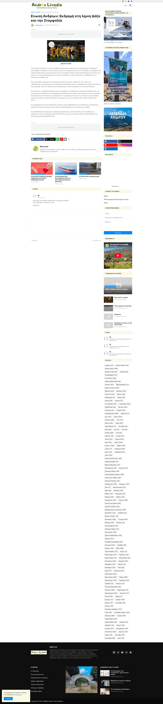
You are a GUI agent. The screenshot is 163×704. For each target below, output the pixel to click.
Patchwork (109, 410)
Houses (119, 400)
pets (108, 442)
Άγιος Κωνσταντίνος (113, 458)
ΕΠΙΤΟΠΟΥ (110, 513)
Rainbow (125, 413)
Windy (106, 203)
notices (119, 439)
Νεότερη (34, 240)
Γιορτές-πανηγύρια (113, 503)
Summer (109, 420)
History (121, 397)
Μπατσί (122, 564)
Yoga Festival (110, 426)
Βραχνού (109, 497)
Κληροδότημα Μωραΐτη (114, 542)
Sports (118, 416)
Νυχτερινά (119, 571)
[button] (126, 5)
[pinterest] (131, 1)
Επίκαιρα (109, 522)
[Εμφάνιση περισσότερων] (68, 139)
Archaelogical (111, 375)
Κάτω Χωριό (110, 532)
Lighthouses (110, 407)
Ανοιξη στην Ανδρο (113, 477)
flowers (109, 433)
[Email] (65, 139)
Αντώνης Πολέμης (112, 481)
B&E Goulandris (122, 384)
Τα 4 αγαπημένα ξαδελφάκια (120, 689)
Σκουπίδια (120, 603)
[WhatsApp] (57, 139)
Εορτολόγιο (115, 186)
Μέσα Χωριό (111, 554)
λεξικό (108, 635)
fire (116, 429)
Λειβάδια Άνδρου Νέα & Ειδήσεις (53, 701)
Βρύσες (120, 497)
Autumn (109, 384)
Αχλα (108, 490)
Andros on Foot (111, 372)
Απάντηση (36, 205)
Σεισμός (109, 599)
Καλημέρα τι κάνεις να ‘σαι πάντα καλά (123, 323)
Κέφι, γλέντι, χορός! (121, 297)
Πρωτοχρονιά (111, 593)
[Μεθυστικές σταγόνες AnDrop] (105, 683)
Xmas (119, 423)
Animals (124, 372)
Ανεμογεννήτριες (112, 471)
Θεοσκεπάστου (111, 526)
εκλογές (109, 628)
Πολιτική (120, 583)
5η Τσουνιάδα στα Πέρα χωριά (89, 176)
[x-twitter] (125, 1)
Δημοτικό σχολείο (112, 506)
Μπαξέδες (110, 564)
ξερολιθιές (110, 638)
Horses (108, 400)
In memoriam (111, 404)
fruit (119, 433)
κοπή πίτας (110, 631)
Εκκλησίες (110, 519)
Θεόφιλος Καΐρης (112, 529)
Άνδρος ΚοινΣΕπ (111, 461)
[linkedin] (111, 148)
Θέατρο (121, 522)
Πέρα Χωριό (110, 580)
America (109, 365)
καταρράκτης (122, 628)
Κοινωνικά (110, 545)
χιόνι (121, 638)
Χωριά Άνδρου (111, 619)
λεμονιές (123, 631)
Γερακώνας (110, 500)
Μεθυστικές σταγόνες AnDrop (120, 680)
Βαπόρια (118, 490)
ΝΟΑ (121, 567)
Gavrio (121, 394)
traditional (120, 449)
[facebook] (122, 1)
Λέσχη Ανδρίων (111, 551)
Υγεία (108, 612)
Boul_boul (44, 147)
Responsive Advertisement (66, 34)
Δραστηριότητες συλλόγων (50, 12)
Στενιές (109, 606)
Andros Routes (122, 365)
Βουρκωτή (120, 493)
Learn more (18, 694)
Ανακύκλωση (110, 468)
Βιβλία (109, 493)
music (108, 439)
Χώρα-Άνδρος (111, 622)
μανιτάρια (120, 635)
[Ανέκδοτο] (108, 317)
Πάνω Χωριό (111, 577)
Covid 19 (109, 394)
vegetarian (120, 452)
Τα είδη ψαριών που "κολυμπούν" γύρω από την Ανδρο (120, 672)
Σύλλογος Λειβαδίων (113, 609)
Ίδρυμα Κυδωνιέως (112, 465)
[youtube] (128, 1)
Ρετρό (109, 596)
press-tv (109, 445)
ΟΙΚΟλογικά (110, 574)
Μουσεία (123, 561)
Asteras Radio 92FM (113, 381)
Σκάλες (109, 603)
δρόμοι (121, 625)
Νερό (108, 571)
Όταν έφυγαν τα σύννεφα (122, 306)
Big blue (109, 391)
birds (108, 429)
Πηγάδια (109, 583)
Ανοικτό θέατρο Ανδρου (114, 474)
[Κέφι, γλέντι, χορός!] (108, 300)
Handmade (110, 397)
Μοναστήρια (124, 558)
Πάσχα (123, 577)
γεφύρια (124, 622)
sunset (108, 449)
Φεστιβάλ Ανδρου (121, 612)
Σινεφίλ (120, 599)
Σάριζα (118, 596)
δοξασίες (109, 625)
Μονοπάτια (110, 561)
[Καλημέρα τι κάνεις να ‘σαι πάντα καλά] (108, 325)
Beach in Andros (112, 388)
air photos (123, 426)
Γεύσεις (123, 500)
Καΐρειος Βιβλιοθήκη (113, 535)
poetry (118, 442)
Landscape (124, 404)
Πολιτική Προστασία (113, 587)
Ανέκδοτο (117, 314)
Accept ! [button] (8, 698)
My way (122, 407)
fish (124, 429)
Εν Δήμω (123, 519)
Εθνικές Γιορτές (111, 516)
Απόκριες (124, 484)
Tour (120, 420)
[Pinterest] (61, 139)
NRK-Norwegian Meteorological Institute (116, 199)
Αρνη (107, 487)
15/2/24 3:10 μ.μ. (41, 197)
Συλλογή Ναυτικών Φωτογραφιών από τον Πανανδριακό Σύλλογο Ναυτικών (63, 179)
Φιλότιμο (110, 615)
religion (121, 445)
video (108, 455)
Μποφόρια (110, 567)
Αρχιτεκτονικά (119, 487)
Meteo (106, 196)
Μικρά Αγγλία (110, 558)
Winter (109, 423)
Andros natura (111, 368)
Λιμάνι (123, 551)
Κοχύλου (109, 548)
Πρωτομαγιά (122, 590)
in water (120, 436)
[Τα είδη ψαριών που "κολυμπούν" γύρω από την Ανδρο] (105, 673)
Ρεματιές (124, 593)
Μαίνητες (124, 554)
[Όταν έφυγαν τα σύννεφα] (108, 308)
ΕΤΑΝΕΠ (122, 513)
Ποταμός (110, 590)
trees (108, 452)
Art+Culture (110, 378)
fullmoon (109, 436)
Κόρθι (119, 548)
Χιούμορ (121, 615)
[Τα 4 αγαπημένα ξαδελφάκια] (105, 691)
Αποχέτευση (111, 484)
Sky (108, 416)
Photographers (111, 413)
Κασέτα (109, 538)
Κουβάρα (121, 545)
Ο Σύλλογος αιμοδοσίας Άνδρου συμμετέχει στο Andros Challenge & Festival (41, 178)
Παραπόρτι (124, 580)
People (121, 410)
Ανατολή (123, 468)
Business (121, 391)
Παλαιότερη (96, 240)
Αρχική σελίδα (35, 12)
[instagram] (125, 145)
